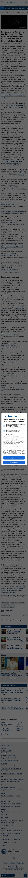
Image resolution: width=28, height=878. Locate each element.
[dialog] (14, 439)
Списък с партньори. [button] (14, 444)
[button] (14, 434)
